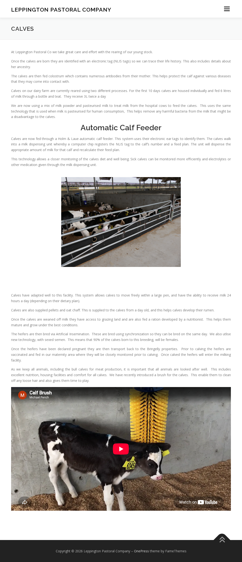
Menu (227, 9)
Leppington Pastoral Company (61, 9)
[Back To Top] (222, 540)
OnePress (141, 551)
